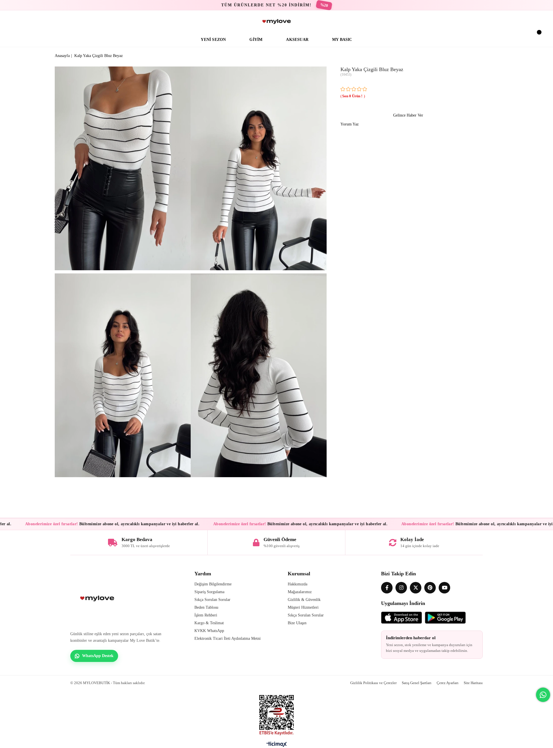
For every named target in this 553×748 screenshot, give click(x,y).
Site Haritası (473, 683)
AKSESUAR (297, 39)
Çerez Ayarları (448, 683)
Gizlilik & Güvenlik (304, 599)
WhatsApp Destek (97, 656)
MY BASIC (342, 39)
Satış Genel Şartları (416, 683)
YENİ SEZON (213, 39)
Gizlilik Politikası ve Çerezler (373, 683)
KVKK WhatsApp (209, 631)
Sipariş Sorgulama (209, 592)
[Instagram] (401, 587)
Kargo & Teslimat (209, 623)
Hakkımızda (297, 584)
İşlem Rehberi (205, 615)
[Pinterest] (430, 587)
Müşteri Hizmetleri (303, 607)
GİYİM (255, 39)
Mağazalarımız (300, 592)
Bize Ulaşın (297, 623)
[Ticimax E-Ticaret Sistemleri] (276, 746)
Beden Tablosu (206, 607)
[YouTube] (444, 587)
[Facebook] (387, 587)
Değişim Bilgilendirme (213, 584)
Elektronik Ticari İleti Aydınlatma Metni (227, 638)
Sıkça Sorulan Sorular (212, 599)
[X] (415, 587)
